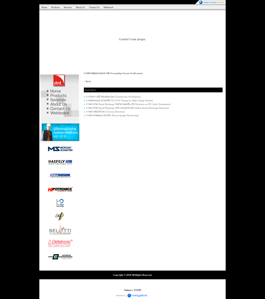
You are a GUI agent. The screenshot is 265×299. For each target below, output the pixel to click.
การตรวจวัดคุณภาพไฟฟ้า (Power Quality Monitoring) (112, 115)
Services (68, 7)
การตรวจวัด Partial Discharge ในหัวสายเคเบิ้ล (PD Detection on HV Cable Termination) (128, 104)
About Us (80, 7)
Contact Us (94, 7)
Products (55, 7)
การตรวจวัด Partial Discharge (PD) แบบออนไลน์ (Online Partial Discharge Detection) (127, 108)
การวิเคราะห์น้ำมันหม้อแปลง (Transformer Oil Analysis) (113, 96)
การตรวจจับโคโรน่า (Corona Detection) (105, 111)
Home (44, 7)
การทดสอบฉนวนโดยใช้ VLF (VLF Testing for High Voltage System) (119, 100)
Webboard (108, 7)
